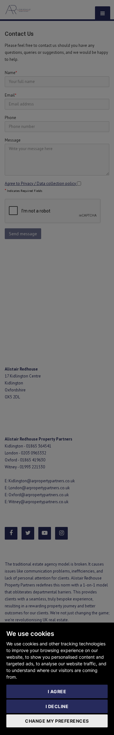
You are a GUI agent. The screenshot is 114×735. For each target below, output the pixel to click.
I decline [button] (57, 706)
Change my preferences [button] (57, 721)
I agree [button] (57, 691)
